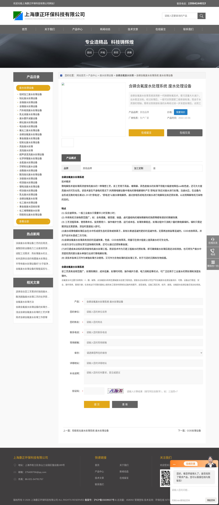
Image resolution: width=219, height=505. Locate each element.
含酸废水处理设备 (28, 170)
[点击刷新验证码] (116, 391)
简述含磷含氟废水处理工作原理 (31, 317)
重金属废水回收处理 (29, 206)
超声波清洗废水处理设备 (31, 154)
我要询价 (180, 112)
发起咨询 (211, 500)
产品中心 (77, 29)
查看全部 (24, 221)
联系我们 (188, 29)
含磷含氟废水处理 (28, 198)
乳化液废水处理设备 (29, 114)
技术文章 (133, 29)
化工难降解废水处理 (29, 210)
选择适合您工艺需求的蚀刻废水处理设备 (36, 291)
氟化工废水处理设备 (29, 130)
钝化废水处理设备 (28, 98)
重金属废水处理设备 (29, 138)
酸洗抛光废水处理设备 (30, 174)
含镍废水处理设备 (28, 106)
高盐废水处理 (26, 146)
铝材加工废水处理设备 (30, 94)
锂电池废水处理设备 (29, 186)
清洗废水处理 (26, 150)
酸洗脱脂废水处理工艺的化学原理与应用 (36, 296)
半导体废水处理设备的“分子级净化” (33, 263)
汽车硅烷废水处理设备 (30, 110)
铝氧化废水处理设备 (29, 142)
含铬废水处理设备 (28, 102)
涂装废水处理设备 (28, 178)
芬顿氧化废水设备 (28, 166)
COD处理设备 (194, 430)
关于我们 (50, 29)
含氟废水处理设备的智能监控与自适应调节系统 (39, 268)
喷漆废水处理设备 (28, 182)
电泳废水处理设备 (28, 126)
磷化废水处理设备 (28, 122)
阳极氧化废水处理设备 (30, 214)
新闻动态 (105, 29)
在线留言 (161, 29)
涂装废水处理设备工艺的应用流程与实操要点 (38, 243)
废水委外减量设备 (28, 118)
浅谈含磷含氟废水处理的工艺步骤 (33, 312)
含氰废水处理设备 (28, 162)
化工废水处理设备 (28, 202)
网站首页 (81, 75)
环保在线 (159, 500)
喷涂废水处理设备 (28, 190)
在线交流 (185, 132)
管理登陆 (139, 500)
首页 (24, 29)
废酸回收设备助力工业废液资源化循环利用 (37, 248)
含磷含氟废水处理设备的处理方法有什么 (36, 307)
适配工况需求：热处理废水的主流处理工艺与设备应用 (43, 253)
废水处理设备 (26, 87)
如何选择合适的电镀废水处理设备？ (34, 258)
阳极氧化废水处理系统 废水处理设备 (90, 430)
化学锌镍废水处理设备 (30, 158)
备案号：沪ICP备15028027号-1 (101, 500)
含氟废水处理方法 (25, 302)
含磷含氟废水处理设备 (30, 134)
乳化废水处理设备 (28, 194)
